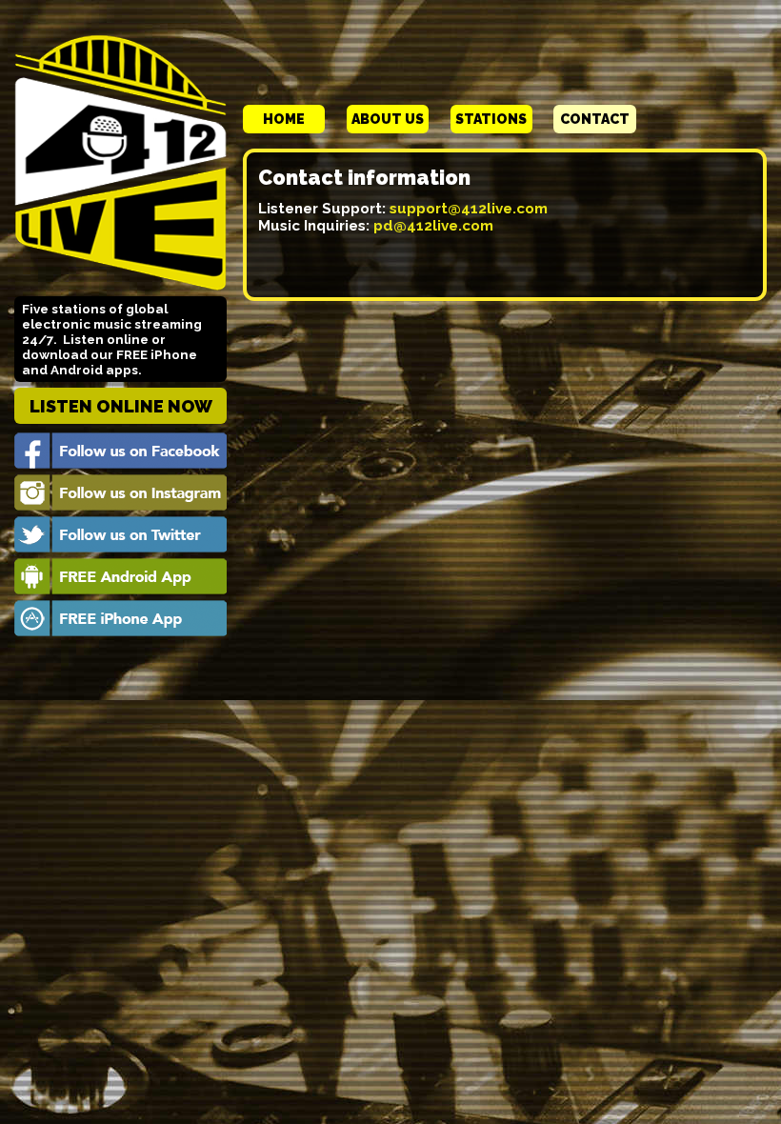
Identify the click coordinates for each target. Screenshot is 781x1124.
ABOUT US (387, 119)
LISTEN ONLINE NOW (121, 406)
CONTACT (595, 119)
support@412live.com (469, 208)
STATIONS (491, 119)
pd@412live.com (433, 225)
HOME (284, 119)
